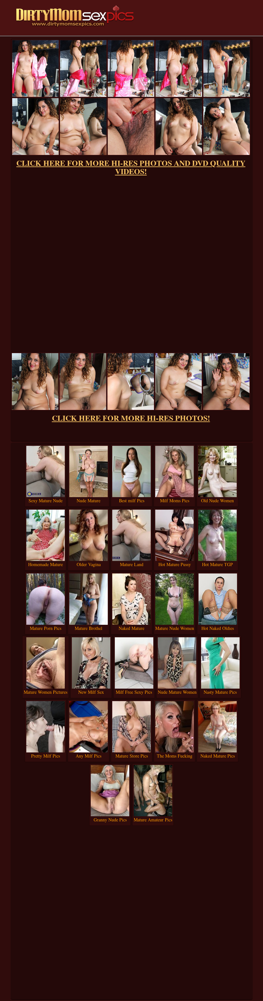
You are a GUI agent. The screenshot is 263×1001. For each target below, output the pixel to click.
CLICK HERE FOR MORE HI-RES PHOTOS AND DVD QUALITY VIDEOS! (130, 167)
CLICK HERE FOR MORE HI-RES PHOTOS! (131, 417)
